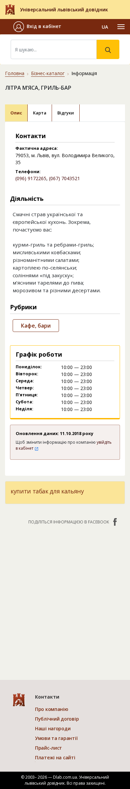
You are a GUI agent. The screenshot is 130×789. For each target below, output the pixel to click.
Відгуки (65, 113)
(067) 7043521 (64, 178)
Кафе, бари (36, 325)
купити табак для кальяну (47, 491)
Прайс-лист (48, 748)
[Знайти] (108, 49)
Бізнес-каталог (48, 73)
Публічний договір (57, 719)
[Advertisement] (65, 599)
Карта (39, 113)
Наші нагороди (52, 728)
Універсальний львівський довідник (64, 9)
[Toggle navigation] (121, 26)
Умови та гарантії (56, 738)
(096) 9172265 (30, 178)
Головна (14, 73)
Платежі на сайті (55, 757)
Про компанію (51, 709)
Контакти (47, 697)
